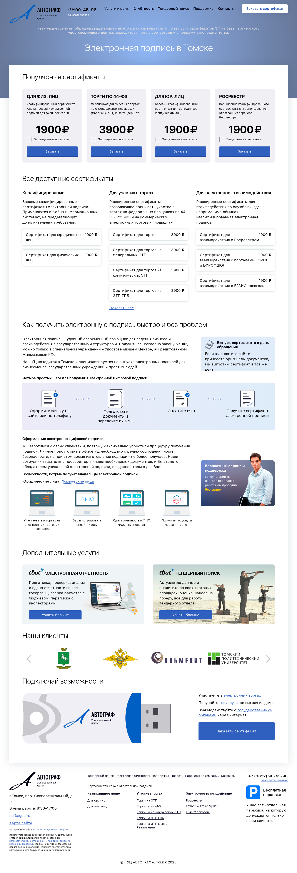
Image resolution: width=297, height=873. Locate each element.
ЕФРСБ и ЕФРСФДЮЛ (202, 806)
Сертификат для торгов (147, 234)
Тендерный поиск (173, 9)
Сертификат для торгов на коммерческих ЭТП (147, 272)
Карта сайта (20, 823)
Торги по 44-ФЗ (109, 96)
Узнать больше (55, 615)
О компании (210, 776)
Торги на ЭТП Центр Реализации (152, 825)
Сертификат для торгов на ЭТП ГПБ (147, 293)
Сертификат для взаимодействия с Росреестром (234, 237)
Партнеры (192, 776)
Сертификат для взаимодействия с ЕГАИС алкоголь (234, 283)
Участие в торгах (149, 793)
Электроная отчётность (132, 776)
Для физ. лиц (42, 96)
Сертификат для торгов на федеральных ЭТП (147, 252)
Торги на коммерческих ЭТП (159, 812)
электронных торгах (242, 695)
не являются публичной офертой (50, 829)
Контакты (226, 9)
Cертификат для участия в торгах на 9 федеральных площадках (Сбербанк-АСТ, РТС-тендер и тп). (116, 108)
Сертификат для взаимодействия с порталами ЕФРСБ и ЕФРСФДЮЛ (234, 260)
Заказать (52, 151)
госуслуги (228, 702)
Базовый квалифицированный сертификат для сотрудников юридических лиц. (176, 108)
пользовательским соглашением (27, 841)
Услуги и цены (116, 9)
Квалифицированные (103, 793)
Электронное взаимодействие (209, 793)
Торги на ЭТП (147, 800)
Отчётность (143, 9)
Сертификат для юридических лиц (60, 237)
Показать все (121, 308)
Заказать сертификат (265, 9)
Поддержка (203, 9)
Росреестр (232, 96)
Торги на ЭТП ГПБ (150, 818)
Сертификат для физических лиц (60, 257)
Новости (177, 776)
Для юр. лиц (169, 96)
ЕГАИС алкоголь (198, 812)
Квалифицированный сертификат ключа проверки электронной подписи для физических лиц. (51, 108)
